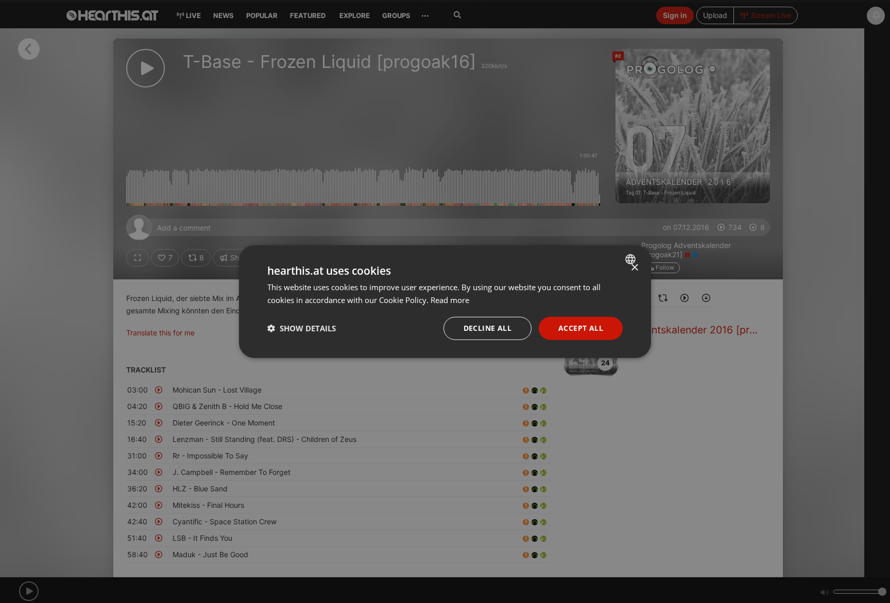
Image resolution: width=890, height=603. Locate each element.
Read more (450, 300)
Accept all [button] (580, 328)
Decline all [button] (487, 328)
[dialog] (445, 301)
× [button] (634, 268)
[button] (301, 328)
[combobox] (631, 259)
